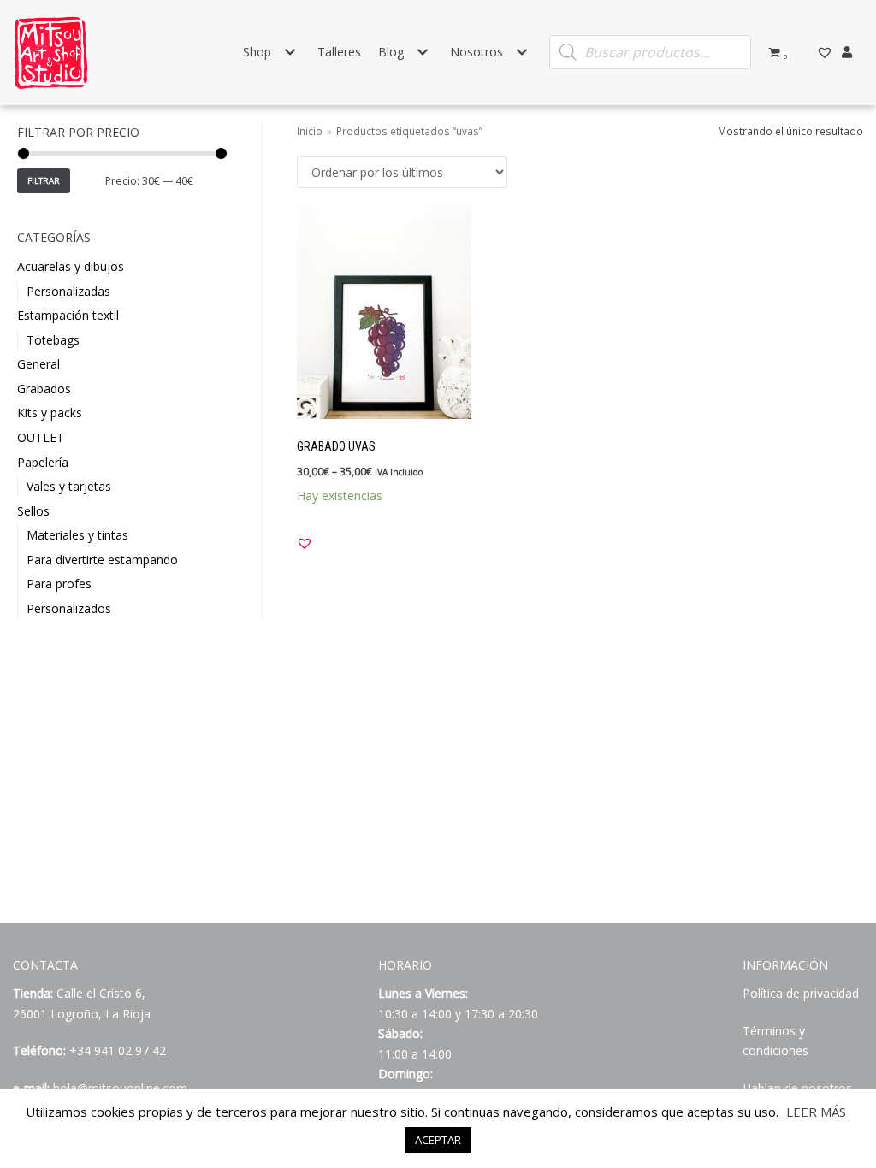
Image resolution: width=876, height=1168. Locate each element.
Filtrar (43, 180)
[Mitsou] (51, 52)
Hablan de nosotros (797, 1088)
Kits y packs (49, 412)
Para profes (59, 583)
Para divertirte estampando (102, 560)
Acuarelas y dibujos (70, 266)
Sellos (33, 511)
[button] (304, 543)
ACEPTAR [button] (438, 1139)
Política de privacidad (801, 993)
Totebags (53, 340)
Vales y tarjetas (69, 486)
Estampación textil (68, 315)
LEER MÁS (816, 1111)
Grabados (44, 388)
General (38, 364)
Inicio (310, 131)
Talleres (339, 52)
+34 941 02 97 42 (117, 1050)
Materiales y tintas (77, 535)
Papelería (42, 462)
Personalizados (69, 608)
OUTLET (40, 437)
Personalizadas (68, 291)
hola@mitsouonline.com (120, 1088)
